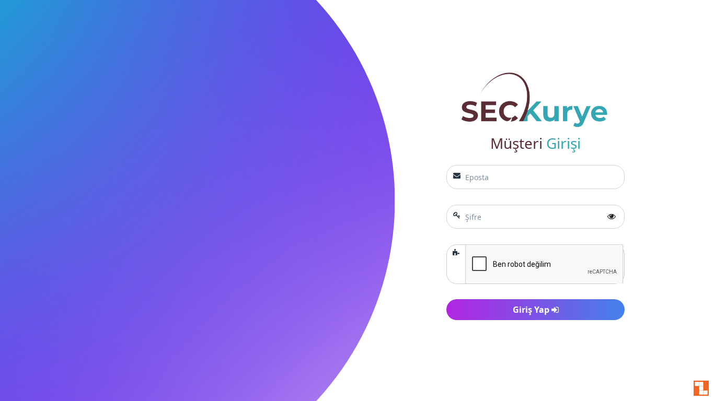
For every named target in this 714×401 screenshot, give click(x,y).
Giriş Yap (532, 309)
